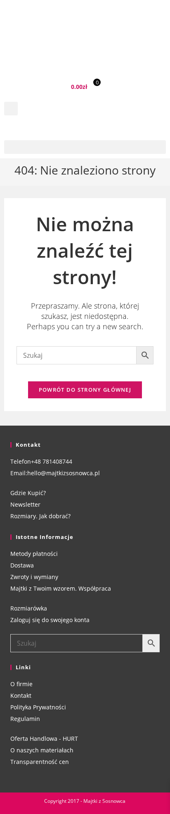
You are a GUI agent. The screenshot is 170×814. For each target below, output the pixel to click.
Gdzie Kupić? (28, 493)
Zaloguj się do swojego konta (50, 620)
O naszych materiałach (41, 750)
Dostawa (22, 565)
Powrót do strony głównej (85, 389)
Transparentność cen (39, 762)
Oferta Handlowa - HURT (44, 738)
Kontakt (20, 695)
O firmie (21, 684)
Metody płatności (34, 554)
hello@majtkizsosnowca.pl (63, 473)
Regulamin (25, 719)
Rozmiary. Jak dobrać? (40, 516)
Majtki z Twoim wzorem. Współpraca (60, 588)
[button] (11, 108)
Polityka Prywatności (38, 707)
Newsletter (25, 504)
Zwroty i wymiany (34, 577)
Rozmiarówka (28, 608)
